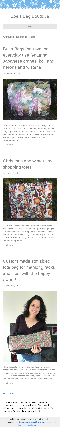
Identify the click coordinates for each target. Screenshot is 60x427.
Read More (8, 144)
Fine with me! (31, 425)
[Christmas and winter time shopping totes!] (30, 199)
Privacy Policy (9, 393)
